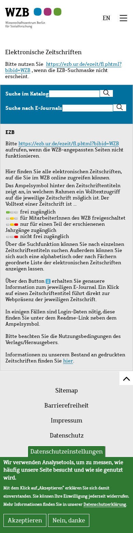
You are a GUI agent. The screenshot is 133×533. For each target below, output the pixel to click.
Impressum (66, 420)
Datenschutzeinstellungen (66, 451)
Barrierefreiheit (66, 405)
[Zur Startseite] (25, 17)
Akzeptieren (25, 520)
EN (106, 18)
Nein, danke (69, 520)
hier (68, 360)
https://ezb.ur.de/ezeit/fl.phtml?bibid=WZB (63, 67)
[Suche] (106, 93)
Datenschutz (67, 435)
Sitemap (66, 390)
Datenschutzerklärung (105, 504)
